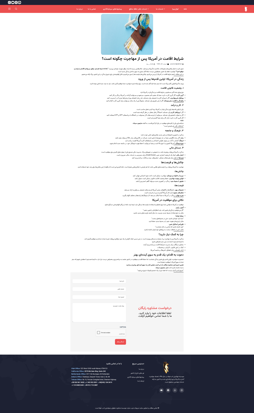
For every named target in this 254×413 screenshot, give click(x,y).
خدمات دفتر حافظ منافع (138, 9)
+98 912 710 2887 (91, 385)
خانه (185, 9)
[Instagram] (181, 390)
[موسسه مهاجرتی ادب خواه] (246, 9)
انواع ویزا (175, 9)
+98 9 (73, 382)
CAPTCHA (123, 327)
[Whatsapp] (175, 390)
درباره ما (79, 9)
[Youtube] (161, 390)
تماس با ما (92, 9)
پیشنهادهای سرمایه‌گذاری (112, 9)
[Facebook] (168, 390)
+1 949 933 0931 (91, 382)
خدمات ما (159, 9)
